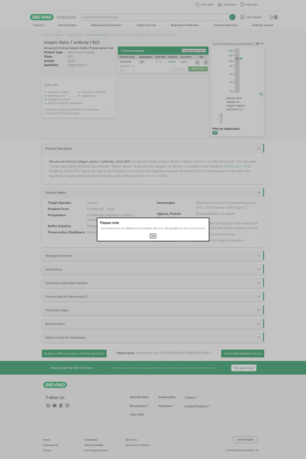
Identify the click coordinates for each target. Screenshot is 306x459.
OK (153, 235)
